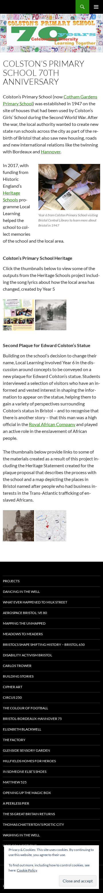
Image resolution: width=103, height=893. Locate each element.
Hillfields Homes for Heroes (29, 761)
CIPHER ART (12, 687)
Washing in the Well (21, 835)
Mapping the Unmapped (24, 623)
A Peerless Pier (16, 803)
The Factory (14, 740)
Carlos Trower (17, 666)
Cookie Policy (27, 870)
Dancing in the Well (21, 591)
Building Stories (18, 676)
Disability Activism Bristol (27, 655)
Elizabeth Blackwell (22, 729)
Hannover (50, 151)
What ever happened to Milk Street (35, 602)
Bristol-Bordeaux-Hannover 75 (32, 718)
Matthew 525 (15, 782)
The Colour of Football (25, 708)
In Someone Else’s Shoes (24, 771)
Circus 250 (12, 697)
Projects (11, 581)
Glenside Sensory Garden (26, 750)
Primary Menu (96, 7)
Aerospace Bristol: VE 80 (25, 613)
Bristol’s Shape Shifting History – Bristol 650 (44, 644)
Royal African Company (52, 424)
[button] (18, 314)
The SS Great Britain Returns (29, 814)
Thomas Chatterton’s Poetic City (33, 824)
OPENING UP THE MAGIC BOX (27, 793)
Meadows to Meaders (23, 634)
